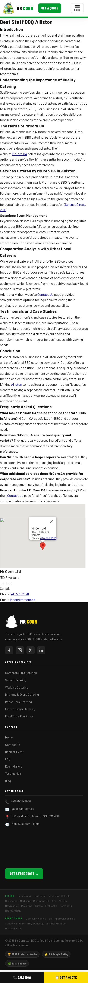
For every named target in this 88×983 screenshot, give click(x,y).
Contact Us (45, 294)
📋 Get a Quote (66, 977)
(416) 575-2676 (21, 801)
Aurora (39, 905)
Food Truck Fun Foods (19, 716)
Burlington (11, 900)
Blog (8, 781)
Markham (25, 900)
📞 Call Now (22, 977)
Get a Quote (49, 8)
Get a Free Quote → (24, 874)
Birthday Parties (56, 923)
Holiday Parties (13, 928)
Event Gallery (13, 766)
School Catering (15, 680)
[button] (42, 546)
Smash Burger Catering (20, 709)
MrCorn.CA (19, 154)
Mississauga (25, 895)
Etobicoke (51, 905)
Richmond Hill (41, 900)
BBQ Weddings (35, 923)
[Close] (51, 522)
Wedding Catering (16, 687)
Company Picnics (36, 918)
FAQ (7, 759)
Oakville (65, 895)
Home (9, 737)
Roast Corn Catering (18, 702)
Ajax (54, 900)
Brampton (40, 895)
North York (66, 905)
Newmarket (12, 905)
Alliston (16, 384)
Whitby (63, 900)
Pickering (26, 905)
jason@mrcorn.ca (22, 600)
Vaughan (54, 895)
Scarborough (13, 910)
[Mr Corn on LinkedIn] (41, 650)
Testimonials (13, 773)
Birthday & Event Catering (22, 694)
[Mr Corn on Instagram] (20, 650)
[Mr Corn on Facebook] (9, 650)
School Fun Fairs (15, 923)
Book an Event (14, 752)
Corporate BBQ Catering (21, 673)
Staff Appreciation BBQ (62, 918)
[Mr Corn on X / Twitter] (30, 650)
